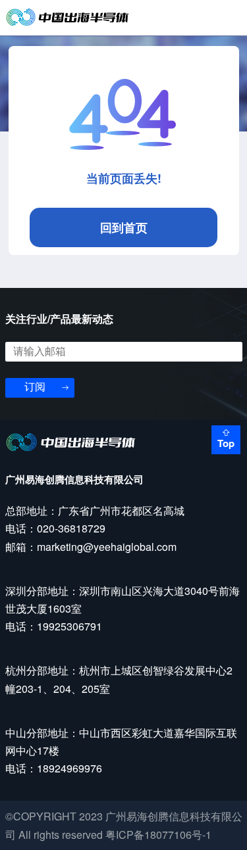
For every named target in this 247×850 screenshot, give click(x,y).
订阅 (34, 386)
